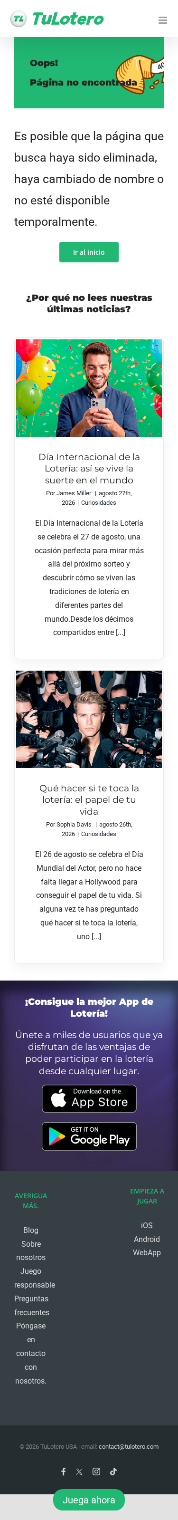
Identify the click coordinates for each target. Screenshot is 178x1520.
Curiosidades (98, 502)
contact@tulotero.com (129, 1446)
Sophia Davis (74, 824)
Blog (30, 1230)
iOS (147, 1225)
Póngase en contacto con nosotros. (31, 1353)
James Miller (73, 493)
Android (147, 1239)
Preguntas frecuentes (30, 1305)
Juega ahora (89, 1500)
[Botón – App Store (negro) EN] (89, 1088)
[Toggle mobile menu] (164, 20)
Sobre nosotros (31, 1251)
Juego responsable (30, 1278)
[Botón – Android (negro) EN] (89, 1125)
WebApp (147, 1252)
